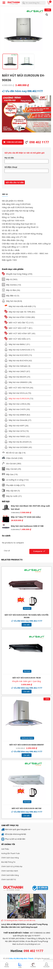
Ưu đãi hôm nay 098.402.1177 (24, 91)
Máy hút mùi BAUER (17, 376)
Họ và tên (9, 157)
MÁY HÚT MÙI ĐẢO (17, 338)
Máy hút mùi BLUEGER (19, 441)
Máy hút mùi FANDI (17, 436)
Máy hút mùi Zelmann (18, 366)
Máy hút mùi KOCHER (18, 355)
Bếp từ (9, 279)
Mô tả (5, 194)
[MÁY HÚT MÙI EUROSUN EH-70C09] (26, 632)
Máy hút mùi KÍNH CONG (20, 317)
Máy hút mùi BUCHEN (18, 360)
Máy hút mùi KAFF (16, 425)
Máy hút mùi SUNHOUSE (19, 349)
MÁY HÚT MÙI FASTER (19, 387)
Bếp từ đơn (11, 290)
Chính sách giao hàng (10, 857)
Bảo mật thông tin (8, 862)
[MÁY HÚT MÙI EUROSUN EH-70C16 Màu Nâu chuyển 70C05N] (26, 569)
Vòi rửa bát (11, 463)
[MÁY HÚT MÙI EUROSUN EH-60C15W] (26, 762)
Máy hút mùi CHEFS (17, 409)
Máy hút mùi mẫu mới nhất (20, 306)
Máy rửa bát (11, 469)
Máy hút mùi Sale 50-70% (20, 311)
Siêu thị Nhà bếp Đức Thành (21, 958)
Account (46, 967)
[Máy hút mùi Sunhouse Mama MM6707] (23, 699)
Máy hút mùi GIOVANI (18, 447)
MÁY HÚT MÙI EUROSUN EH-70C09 (26, 678)
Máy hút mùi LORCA (17, 404)
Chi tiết (27, 624)
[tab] (5, 195)
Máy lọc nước (12, 496)
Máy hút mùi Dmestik (18, 420)
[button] (47, 14)
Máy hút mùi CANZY (17, 371)
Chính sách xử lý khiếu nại (11, 866)
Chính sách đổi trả (8, 879)
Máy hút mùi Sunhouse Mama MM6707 (26, 745)
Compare (37, 551)
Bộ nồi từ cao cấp (13, 452)
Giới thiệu (5, 849)
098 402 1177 (33, 951)
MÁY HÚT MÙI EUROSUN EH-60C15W (26, 808)
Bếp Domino (11, 284)
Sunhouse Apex (27, 738)
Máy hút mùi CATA (17, 431)
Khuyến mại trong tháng (16, 274)
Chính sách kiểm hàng (10, 875)
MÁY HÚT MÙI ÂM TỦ (18, 322)
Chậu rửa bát (11, 458)
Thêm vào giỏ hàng (14, 142)
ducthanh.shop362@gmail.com (28, 944)
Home (6, 967)
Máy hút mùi (11, 301)
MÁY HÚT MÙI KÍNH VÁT (20, 333)
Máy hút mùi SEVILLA (18, 393)
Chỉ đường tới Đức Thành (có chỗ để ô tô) (19, 920)
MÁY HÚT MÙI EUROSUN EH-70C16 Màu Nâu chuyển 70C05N (26, 616)
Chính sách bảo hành (9, 871)
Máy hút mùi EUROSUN (19, 398)
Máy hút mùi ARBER (17, 414)
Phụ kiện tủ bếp (13, 485)
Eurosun (27, 608)
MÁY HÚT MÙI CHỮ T (18, 328)
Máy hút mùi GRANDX (18, 382)
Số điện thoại (11, 167)
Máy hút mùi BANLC (17, 344)
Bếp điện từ (11, 295)
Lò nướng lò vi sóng (14, 479)
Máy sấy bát (11, 490)
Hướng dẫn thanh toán (10, 853)
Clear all (7, 551)
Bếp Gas (10, 474)
